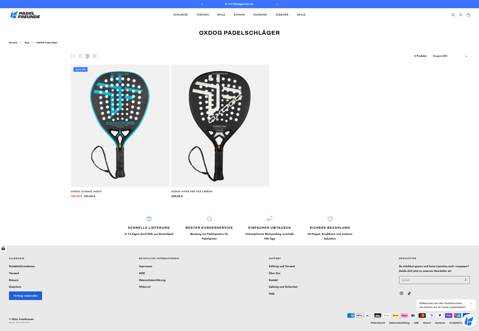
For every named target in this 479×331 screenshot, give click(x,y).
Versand (14, 273)
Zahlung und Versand (282, 266)
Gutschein (15, 287)
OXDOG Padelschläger (47, 42)
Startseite (13, 42)
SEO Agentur (12, 322)
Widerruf (144, 287)
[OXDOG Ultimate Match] (120, 125)
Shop (27, 42)
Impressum (145, 266)
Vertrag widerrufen (25, 296)
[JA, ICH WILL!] (465, 280)
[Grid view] (73, 56)
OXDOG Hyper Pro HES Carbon (191, 191)
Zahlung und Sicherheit (283, 287)
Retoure (14, 280)
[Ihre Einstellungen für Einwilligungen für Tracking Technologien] (3, 248)
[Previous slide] (202, 4)
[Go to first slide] (277, 4)
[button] (453, 14)
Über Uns (274, 273)
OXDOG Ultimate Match (86, 191)
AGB (142, 273)
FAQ (271, 294)
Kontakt (273, 280)
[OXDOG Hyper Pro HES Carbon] (220, 125)
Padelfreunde (26, 319)
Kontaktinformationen (22, 266)
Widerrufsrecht (378, 322)
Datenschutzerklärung (152, 280)
